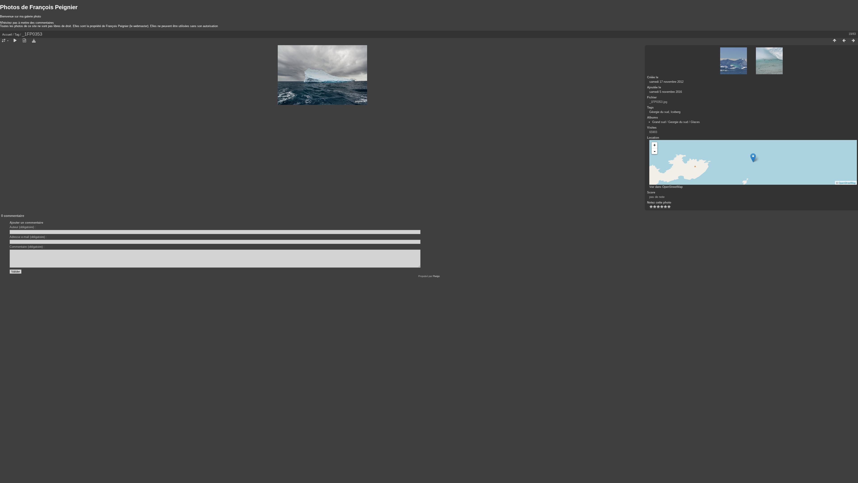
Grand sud (659, 122)
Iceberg (675, 112)
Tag (17, 34)
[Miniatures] (834, 40)
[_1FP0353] (753, 157)
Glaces (695, 122)
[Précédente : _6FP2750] (844, 40)
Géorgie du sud (659, 112)
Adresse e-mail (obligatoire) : (28, 237)
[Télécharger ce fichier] (33, 40)
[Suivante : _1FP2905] (853, 40)
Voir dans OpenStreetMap (666, 187)
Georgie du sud (678, 122)
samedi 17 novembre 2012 (666, 81)
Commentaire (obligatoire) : (27, 246)
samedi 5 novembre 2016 (665, 91)
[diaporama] (15, 40)
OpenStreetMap (847, 182)
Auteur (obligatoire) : (23, 227)
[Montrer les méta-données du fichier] (24, 40)
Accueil (7, 34)
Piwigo (436, 276)
